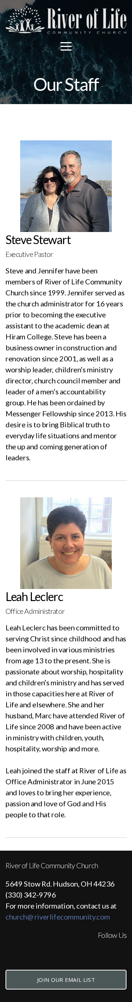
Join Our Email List (66, 979)
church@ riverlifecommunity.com (58, 916)
